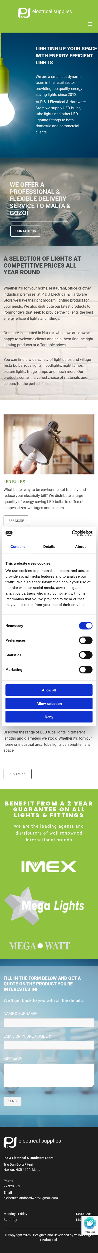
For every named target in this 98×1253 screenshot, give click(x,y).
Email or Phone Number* (28, 1036)
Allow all (49, 690)
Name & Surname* (21, 1013)
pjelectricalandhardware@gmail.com (31, 1198)
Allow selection (49, 703)
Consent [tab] (17, 546)
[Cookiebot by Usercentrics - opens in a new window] (72, 533)
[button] (25, 231)
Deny (49, 717)
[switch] (86, 640)
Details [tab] (49, 546)
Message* (13, 1059)
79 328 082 (12, 1186)
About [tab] (80, 546)
